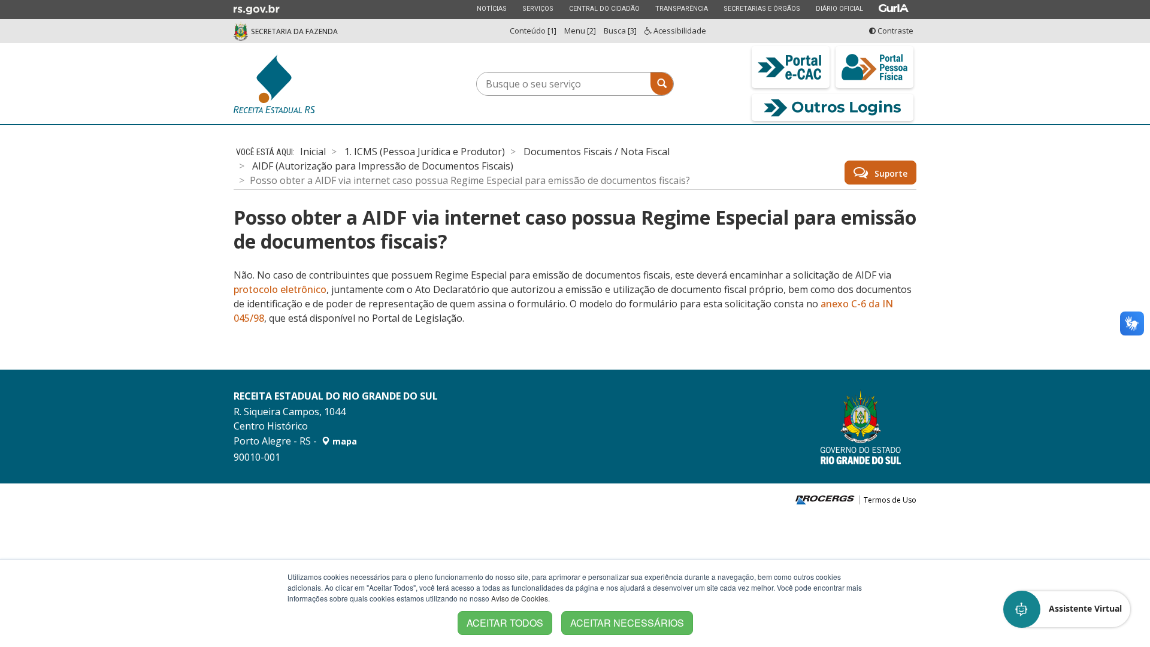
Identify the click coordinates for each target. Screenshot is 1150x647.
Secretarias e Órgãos (761, 8)
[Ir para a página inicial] (317, 84)
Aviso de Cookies (519, 598)
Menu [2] (580, 30)
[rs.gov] (257, 8)
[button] (1067, 609)
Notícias (491, 8)
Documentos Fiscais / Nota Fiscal (596, 151)
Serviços (537, 8)
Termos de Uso (890, 500)
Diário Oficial (839, 8)
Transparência (681, 8)
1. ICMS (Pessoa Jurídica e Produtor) (424, 151)
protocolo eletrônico (280, 289)
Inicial (313, 151)
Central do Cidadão (604, 8)
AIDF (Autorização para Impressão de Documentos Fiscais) (382, 166)
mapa (343, 441)
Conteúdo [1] (533, 30)
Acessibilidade (679, 30)
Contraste (894, 30)
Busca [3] (620, 30)
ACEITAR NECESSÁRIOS (627, 623)
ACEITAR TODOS (505, 623)
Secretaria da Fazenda (294, 31)
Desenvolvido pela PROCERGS (825, 499)
